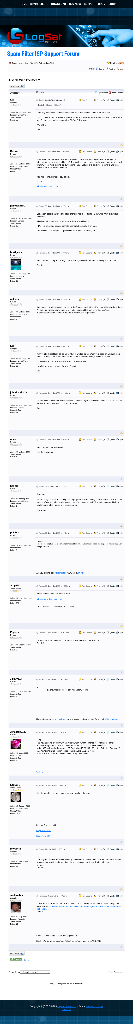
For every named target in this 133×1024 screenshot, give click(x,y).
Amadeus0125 (18, 731)
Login (122, 69)
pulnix (14, 532)
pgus (13, 439)
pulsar (14, 299)
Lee (12, 99)
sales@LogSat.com (94, 1006)
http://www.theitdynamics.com (49, 599)
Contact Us (66, 1009)
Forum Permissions (116, 972)
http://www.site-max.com (47, 186)
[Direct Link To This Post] (37, 100)
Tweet (26, 960)
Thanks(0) (100, 100)
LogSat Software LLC (66, 1006)
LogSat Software (43, 830)
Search (102, 69)
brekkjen (15, 252)
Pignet (14, 632)
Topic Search (102, 93)
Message (40, 92)
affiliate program (112, 719)
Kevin (13, 151)
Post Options (86, 100)
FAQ (93, 69)
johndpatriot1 (18, 205)
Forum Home (17, 63)
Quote (112, 100)
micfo (80, 573)
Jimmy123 (16, 678)
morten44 (16, 848)
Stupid (14, 585)
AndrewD (16, 895)
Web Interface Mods (46, 63)
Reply (120, 100)
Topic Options (117, 93)
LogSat (14, 784)
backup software (59, 719)
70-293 (39, 772)
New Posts (114, 63)
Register (112, 69)
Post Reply (15, 86)
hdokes (14, 485)
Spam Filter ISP (30, 63)
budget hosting (59, 573)
